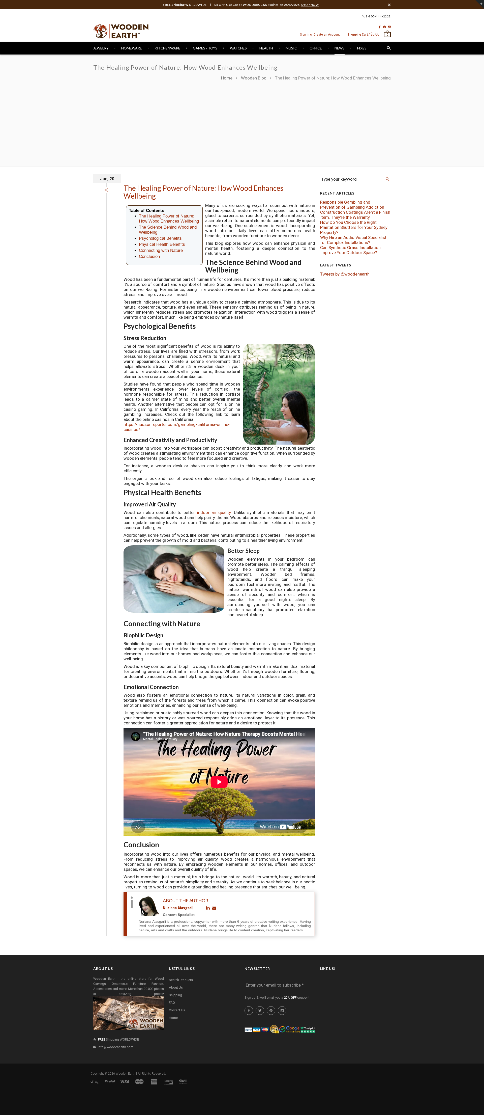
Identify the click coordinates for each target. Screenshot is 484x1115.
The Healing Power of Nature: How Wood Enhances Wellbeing (203, 192)
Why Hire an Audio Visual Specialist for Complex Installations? (353, 240)
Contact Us (177, 1010)
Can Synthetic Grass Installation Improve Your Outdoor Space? (350, 250)
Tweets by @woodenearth (345, 274)
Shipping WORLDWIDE (118, 1039)
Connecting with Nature (161, 250)
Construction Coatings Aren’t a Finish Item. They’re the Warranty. (355, 215)
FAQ (172, 1002)
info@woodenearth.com (115, 1047)
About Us (176, 987)
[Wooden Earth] (121, 31)
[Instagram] (389, 27)
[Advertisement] (242, 121)
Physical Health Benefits (162, 244)
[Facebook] (380, 27)
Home (227, 77)
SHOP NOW (310, 5)
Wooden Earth (125, 1073)
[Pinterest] (384, 27)
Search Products (181, 980)
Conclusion (149, 256)
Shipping (175, 995)
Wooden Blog (253, 77)
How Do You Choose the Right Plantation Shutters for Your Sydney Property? (353, 227)
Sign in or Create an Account (320, 34)
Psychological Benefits (160, 238)
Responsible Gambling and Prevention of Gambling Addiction (352, 205)
